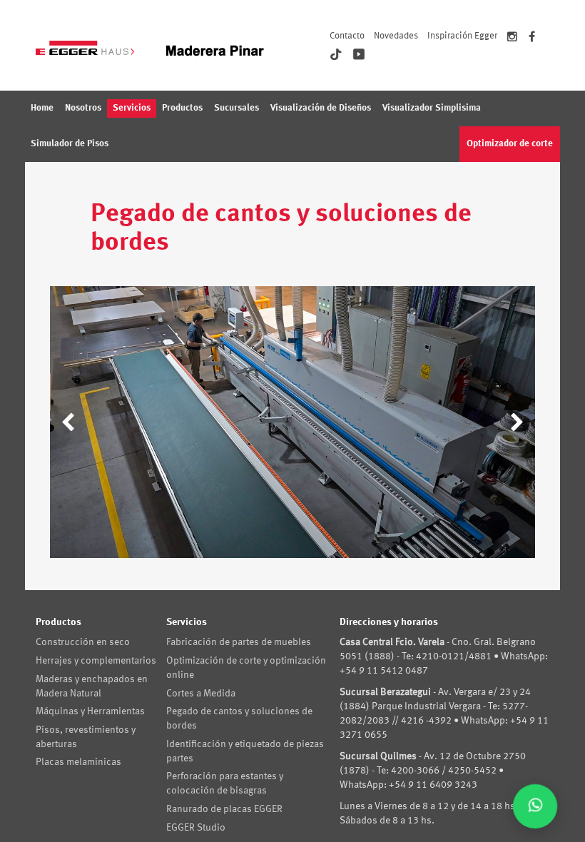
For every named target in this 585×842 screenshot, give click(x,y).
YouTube (358, 54)
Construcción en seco (83, 642)
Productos (182, 108)
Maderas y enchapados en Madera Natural (92, 686)
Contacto (347, 36)
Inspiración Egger (462, 36)
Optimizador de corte (510, 143)
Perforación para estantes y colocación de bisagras (224, 783)
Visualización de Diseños (320, 108)
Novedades (396, 36)
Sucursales (236, 108)
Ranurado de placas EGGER (224, 809)
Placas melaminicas (78, 762)
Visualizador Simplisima (431, 108)
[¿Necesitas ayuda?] (535, 806)
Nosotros (83, 108)
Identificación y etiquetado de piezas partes (245, 751)
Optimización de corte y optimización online (246, 668)
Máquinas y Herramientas (90, 711)
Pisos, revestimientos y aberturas (86, 737)
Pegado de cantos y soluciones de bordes (239, 718)
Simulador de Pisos (69, 143)
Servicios (132, 108)
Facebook (532, 38)
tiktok (336, 54)
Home (42, 108)
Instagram (512, 38)
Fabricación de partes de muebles (238, 642)
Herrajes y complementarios (96, 661)
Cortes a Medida (200, 694)
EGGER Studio (195, 828)
